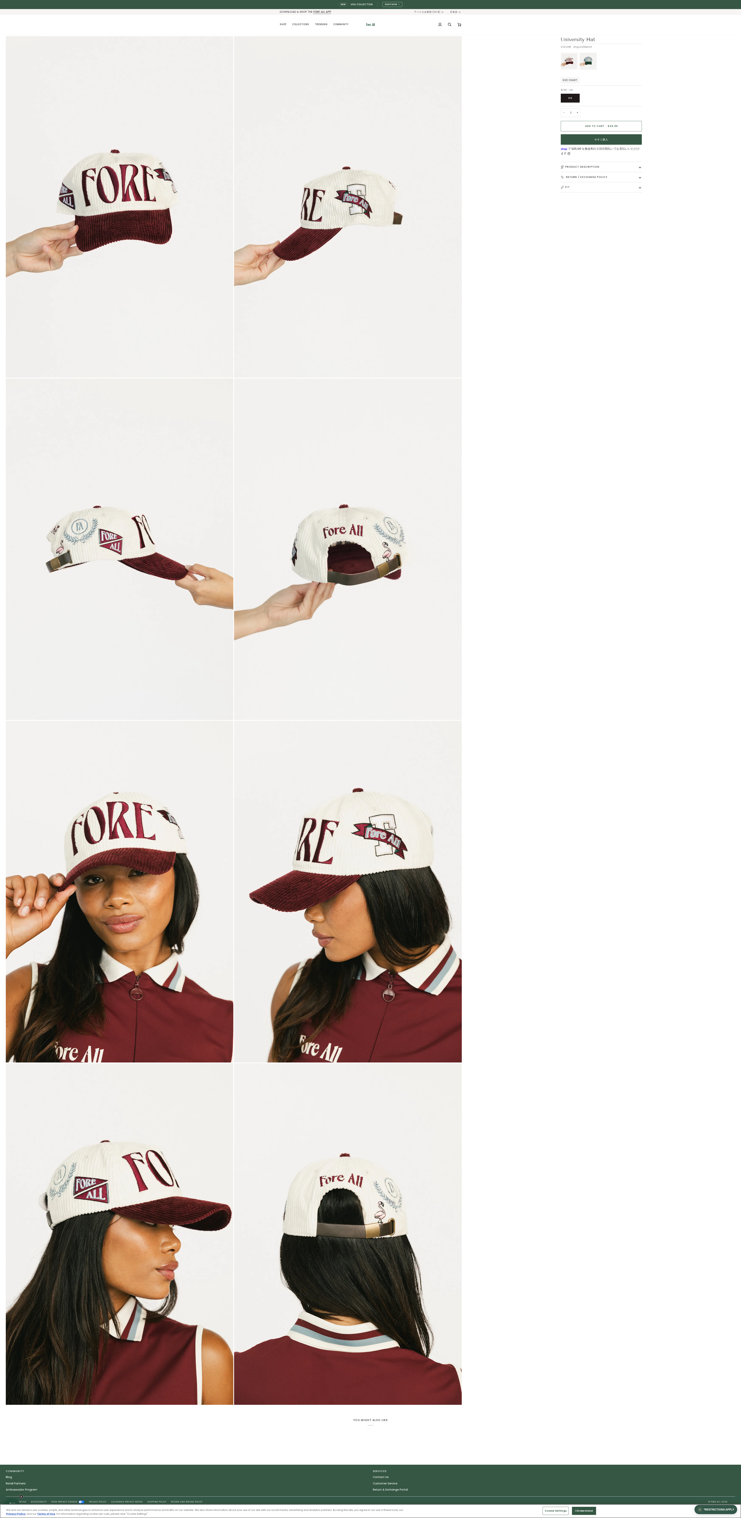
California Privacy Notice (127, 1501)
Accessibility (39, 1501)
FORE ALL (716, 1501)
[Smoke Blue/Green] (588, 62)
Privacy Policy (98, 1501)
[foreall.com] (370, 24)
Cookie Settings (556, 1511)
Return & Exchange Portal (390, 1490)
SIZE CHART (570, 80)
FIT (567, 187)
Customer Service (385, 1483)
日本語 (454, 12)
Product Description (582, 167)
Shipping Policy (156, 1501)
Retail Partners (16, 1483)
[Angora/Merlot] (570, 62)
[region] (370, 1511)
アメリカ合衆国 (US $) (427, 12)
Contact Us (381, 1477)
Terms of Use (46, 1514)
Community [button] (15, 1471)
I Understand (584, 1511)
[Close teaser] (21, 1497)
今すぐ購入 (601, 139)
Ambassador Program (21, 1490)
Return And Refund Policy (187, 1501)
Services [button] (380, 1471)
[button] (284, 24)
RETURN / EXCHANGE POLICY (586, 177)
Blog (9, 1477)
